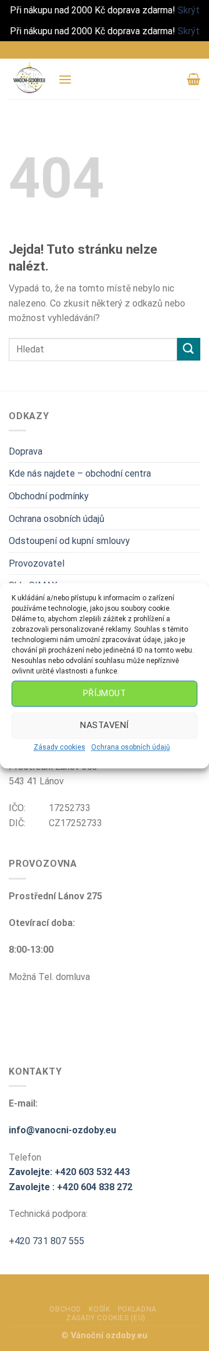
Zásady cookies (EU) (106, 1318)
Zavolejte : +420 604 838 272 (70, 1187)
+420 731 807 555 (46, 1240)
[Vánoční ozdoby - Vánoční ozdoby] (29, 79)
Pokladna (137, 1309)
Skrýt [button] (189, 10)
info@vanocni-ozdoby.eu (62, 1130)
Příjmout (105, 693)
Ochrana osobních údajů (130, 747)
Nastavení (104, 725)
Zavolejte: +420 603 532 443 (69, 1171)
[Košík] (193, 79)
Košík (99, 1309)
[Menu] (65, 79)
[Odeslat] (188, 349)
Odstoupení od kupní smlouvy (69, 540)
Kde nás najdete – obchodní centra (80, 473)
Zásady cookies (59, 747)
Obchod (65, 1309)
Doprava (25, 451)
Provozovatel (36, 563)
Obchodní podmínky (49, 496)
